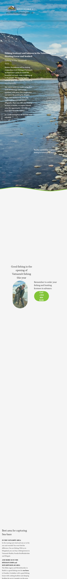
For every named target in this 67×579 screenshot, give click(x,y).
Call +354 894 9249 (41, 296)
